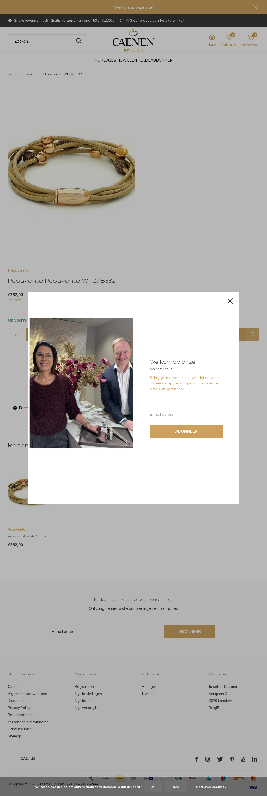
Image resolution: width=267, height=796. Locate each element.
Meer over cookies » (211, 787)
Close (230, 301)
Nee (176, 787)
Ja (153, 787)
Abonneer (186, 431)
